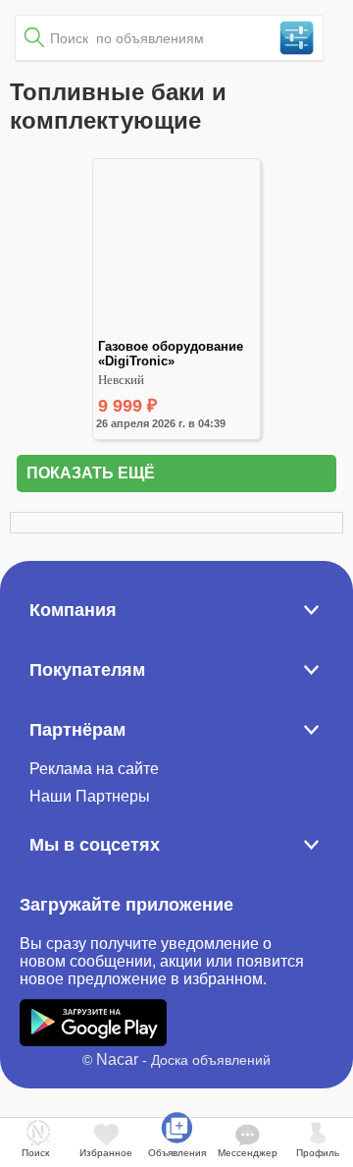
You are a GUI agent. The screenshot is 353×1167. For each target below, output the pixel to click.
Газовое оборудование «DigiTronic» (172, 353)
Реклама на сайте (94, 768)
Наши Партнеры (89, 796)
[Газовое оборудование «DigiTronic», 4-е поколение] (176, 330)
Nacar (117, 1059)
